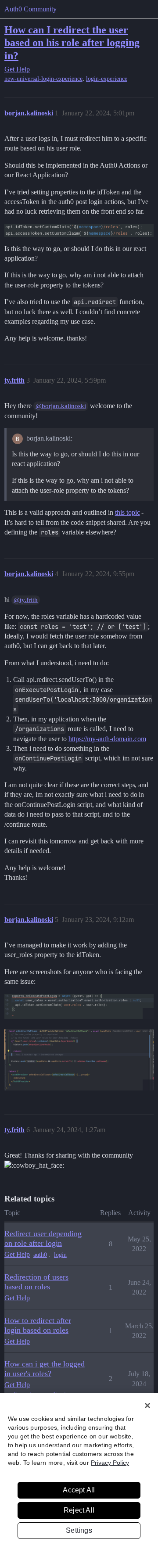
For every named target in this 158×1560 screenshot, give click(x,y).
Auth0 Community (30, 9)
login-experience (106, 78)
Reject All (79, 1510)
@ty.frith (26, 599)
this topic (127, 512)
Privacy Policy (110, 1462)
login (60, 1255)
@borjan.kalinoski (61, 405)
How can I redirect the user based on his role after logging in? (72, 42)
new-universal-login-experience (43, 78)
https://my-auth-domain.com (107, 738)
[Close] (147, 1405)
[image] (79, 1006)
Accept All (79, 1490)
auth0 (40, 1255)
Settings (79, 1530)
